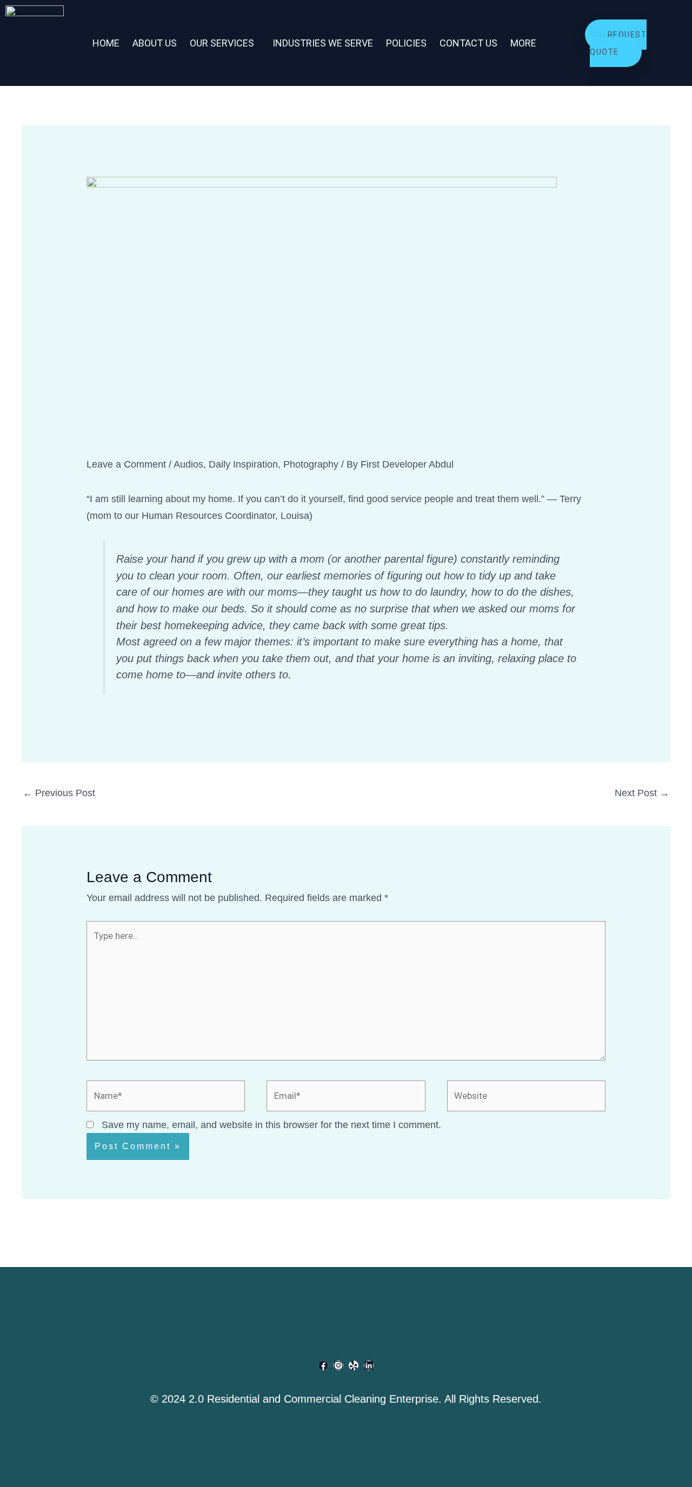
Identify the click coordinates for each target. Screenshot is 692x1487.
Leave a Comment (126, 464)
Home (105, 43)
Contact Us (468, 43)
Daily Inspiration (243, 464)
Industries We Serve (322, 43)
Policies (406, 43)
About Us (154, 43)
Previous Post (59, 793)
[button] (224, 43)
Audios (188, 464)
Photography (310, 464)
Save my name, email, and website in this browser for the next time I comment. (271, 1124)
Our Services (222, 43)
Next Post (642, 793)
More (523, 43)
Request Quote (618, 43)
